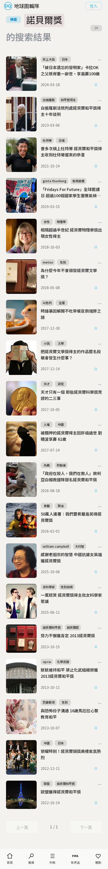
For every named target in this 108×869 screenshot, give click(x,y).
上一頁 (22, 827)
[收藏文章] (96, 85)
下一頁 (86, 827)
